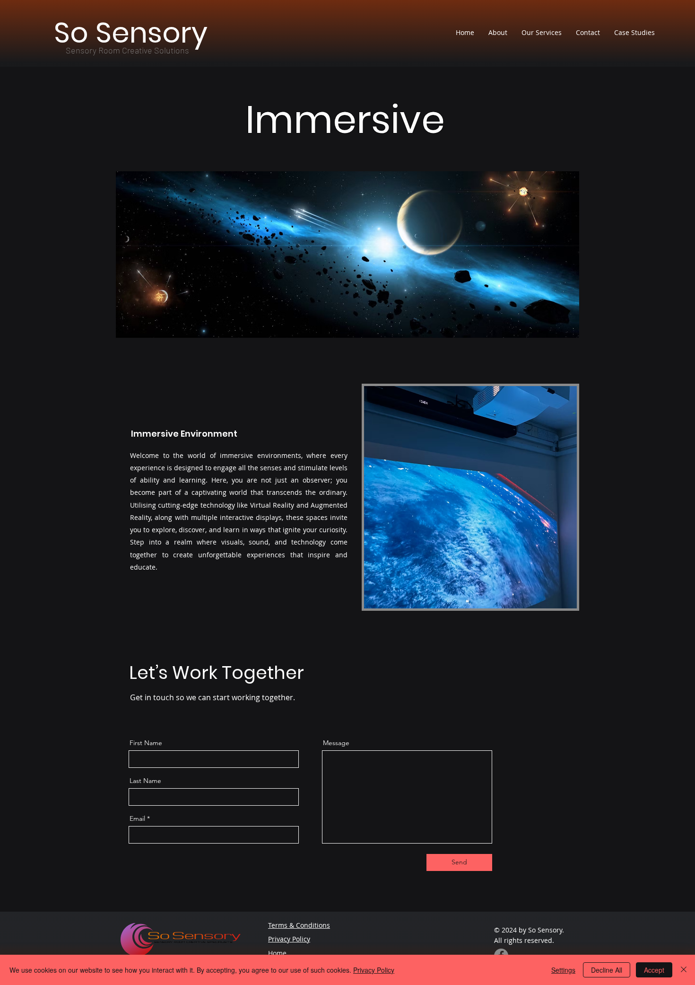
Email (137, 818)
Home (277, 953)
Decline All (606, 970)
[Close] (683, 969)
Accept (654, 970)
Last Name (145, 780)
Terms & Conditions (299, 925)
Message (336, 742)
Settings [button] (563, 970)
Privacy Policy (289, 938)
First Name (146, 742)
